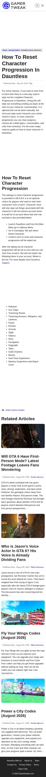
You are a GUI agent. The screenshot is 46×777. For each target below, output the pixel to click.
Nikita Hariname (37, 567)
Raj (30, 83)
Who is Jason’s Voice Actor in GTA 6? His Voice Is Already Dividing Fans (20, 553)
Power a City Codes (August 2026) (18, 713)
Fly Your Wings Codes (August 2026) (20, 635)
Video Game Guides (15, 410)
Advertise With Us (14, 761)
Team (37, 761)
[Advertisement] (23, 29)
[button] (37, 5)
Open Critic (23, 769)
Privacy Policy (25, 765)
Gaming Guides (14, 50)
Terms (36, 765)
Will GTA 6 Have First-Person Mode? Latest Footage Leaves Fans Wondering (20, 463)
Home (5, 50)
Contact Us (12, 765)
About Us (28, 761)
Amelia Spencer (37, 477)
